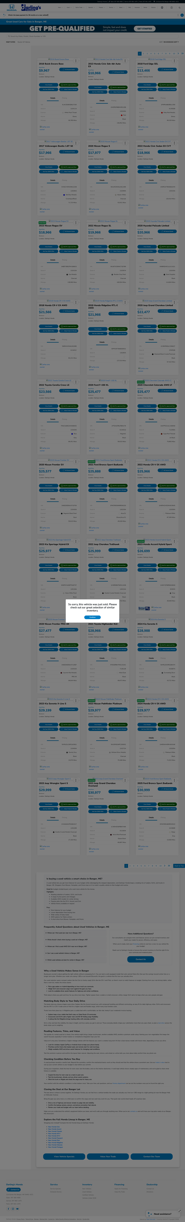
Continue (92, 617)
